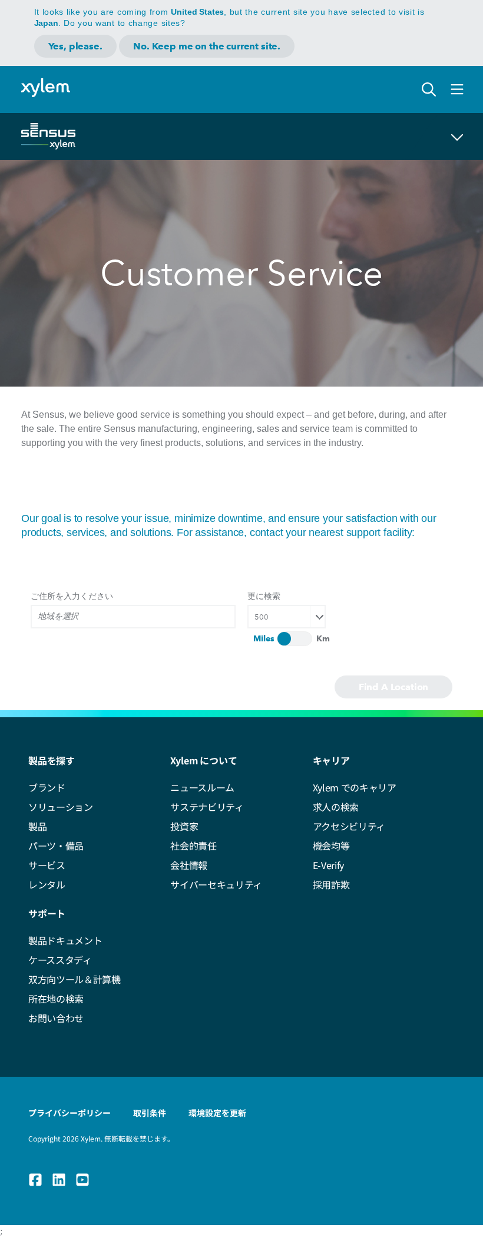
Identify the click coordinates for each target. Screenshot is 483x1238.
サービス (46, 865)
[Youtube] (82, 1180)
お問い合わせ (56, 1018)
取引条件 (149, 1113)
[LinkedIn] (59, 1180)
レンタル (46, 884)
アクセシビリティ (349, 826)
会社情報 (188, 865)
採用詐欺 (331, 884)
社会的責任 (193, 845)
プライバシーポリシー (69, 1113)
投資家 (184, 826)
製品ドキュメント (65, 940)
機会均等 (331, 845)
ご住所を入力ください (72, 596)
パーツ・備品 (56, 845)
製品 (37, 826)
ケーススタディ (60, 960)
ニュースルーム (202, 787)
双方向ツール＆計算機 (74, 979)
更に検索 (263, 596)
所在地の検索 (56, 998)
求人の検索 (336, 807)
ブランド (46, 787)
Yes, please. (75, 46)
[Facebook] (35, 1180)
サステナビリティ (206, 807)
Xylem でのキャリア (354, 787)
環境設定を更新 (217, 1113)
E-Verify (328, 865)
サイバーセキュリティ (216, 884)
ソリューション (60, 807)
